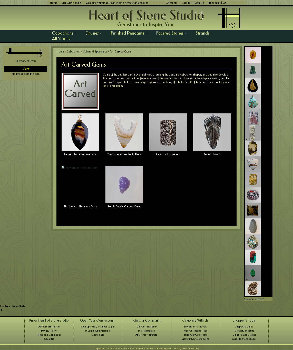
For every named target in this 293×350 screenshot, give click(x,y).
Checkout (171, 2)
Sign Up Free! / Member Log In (97, 326)
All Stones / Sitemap (146, 334)
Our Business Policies (48, 326)
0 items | (219, 2)
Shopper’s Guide (244, 326)
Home (53, 2)
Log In (186, 2)
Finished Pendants (130, 33)
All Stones (61, 38)
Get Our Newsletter (146, 326)
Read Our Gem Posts (195, 334)
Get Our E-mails (71, 2)
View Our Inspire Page (195, 330)
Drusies (94, 33)
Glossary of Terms (244, 330)
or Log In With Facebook (97, 330)
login (119, 2)
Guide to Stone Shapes (244, 338)
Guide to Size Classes (244, 334)
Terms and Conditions (49, 334)
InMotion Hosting (190, 348)
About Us (49, 338)
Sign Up (199, 2)
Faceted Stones (172, 33)
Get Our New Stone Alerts (195, 338)
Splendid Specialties (95, 51)
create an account (137, 2)
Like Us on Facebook (195, 326)
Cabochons (65, 33)
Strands (205, 33)
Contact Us (98, 334)
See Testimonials (146, 330)
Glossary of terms (25, 60)
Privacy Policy (49, 330)
